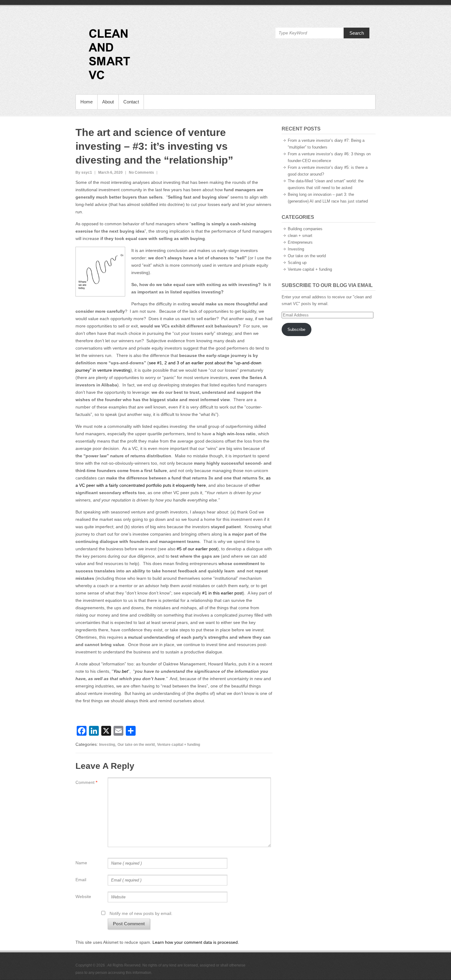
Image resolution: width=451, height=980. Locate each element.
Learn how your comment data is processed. (195, 942)
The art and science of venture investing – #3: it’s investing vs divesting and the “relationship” (154, 146)
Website (83, 896)
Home (86, 101)
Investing (107, 744)
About (108, 101)
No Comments (141, 172)
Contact (131, 101)
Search (356, 33)
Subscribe (296, 329)
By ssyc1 (83, 172)
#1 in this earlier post (222, 593)
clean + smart (300, 235)
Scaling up (297, 262)
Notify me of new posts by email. (141, 913)
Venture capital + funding (178, 744)
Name (81, 862)
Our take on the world (136, 744)
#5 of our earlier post (197, 548)
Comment (86, 782)
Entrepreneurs (300, 242)
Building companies (305, 229)
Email (80, 879)
